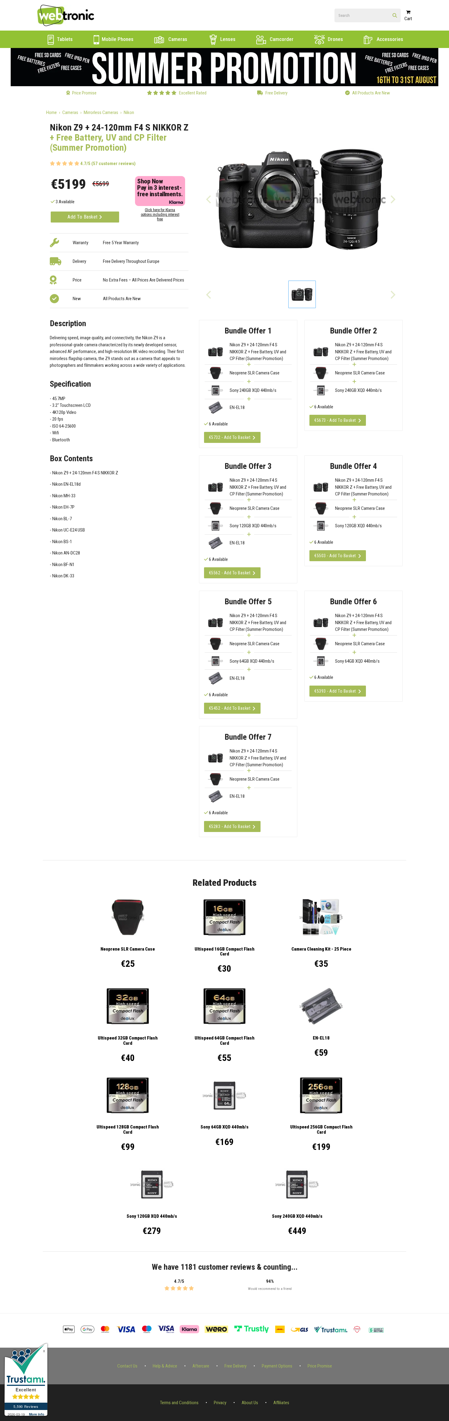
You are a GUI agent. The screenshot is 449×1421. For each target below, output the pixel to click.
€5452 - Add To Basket (230, 708)
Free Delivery (235, 1366)
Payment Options (277, 1366)
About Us (250, 1402)
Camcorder (281, 39)
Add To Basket (83, 217)
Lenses (227, 39)
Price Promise (320, 1366)
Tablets (64, 39)
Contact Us (127, 1366)
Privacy (220, 1402)
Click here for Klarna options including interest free (160, 214)
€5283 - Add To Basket (230, 826)
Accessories (389, 39)
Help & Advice (165, 1366)
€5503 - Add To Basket (335, 555)
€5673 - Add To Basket (335, 420)
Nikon (129, 112)
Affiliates (281, 1402)
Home (51, 112)
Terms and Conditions (179, 1402)
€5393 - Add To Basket (335, 691)
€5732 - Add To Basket (230, 437)
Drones (335, 39)
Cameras (177, 39)
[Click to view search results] (394, 15)
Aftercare (200, 1366)
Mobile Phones (116, 39)
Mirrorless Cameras (101, 112)
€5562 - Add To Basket (230, 572)
